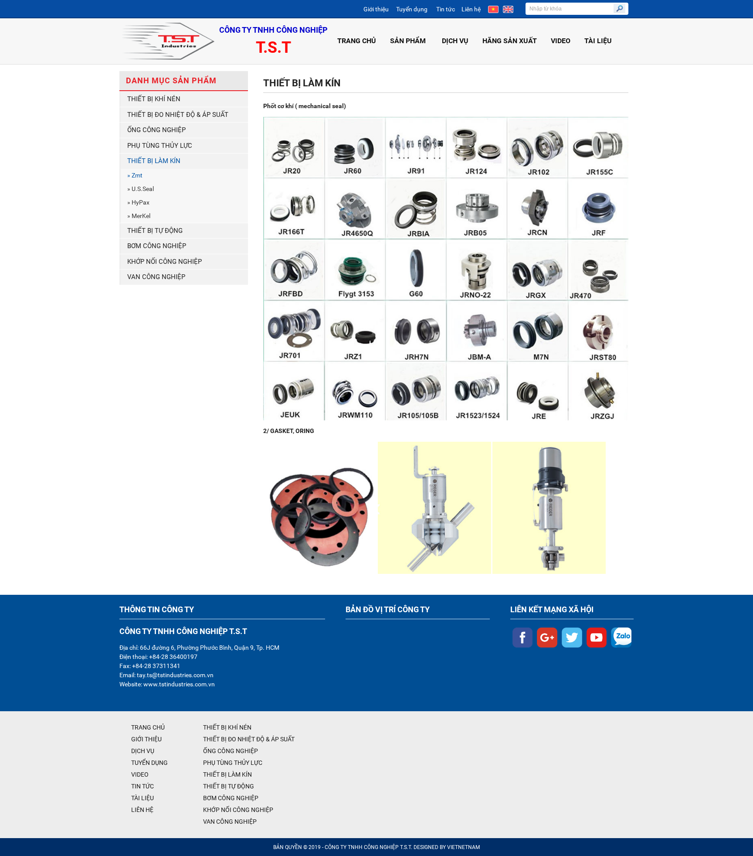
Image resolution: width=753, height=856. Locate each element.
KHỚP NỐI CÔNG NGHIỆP (164, 262)
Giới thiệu (376, 9)
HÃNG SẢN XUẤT (509, 41)
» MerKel (138, 215)
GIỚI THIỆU (146, 739)
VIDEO (560, 41)
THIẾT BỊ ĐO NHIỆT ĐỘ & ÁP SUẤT (177, 115)
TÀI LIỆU (598, 41)
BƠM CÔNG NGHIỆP (156, 246)
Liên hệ (471, 9)
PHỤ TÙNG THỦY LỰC (159, 146)
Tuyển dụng (411, 9)
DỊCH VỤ (455, 41)
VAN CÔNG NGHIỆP (156, 277)
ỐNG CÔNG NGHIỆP (156, 130)
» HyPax (138, 202)
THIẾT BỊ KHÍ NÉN (153, 99)
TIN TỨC (142, 786)
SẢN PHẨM (408, 41)
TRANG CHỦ (356, 41)
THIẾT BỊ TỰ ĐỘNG (155, 231)
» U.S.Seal (140, 188)
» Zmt (134, 175)
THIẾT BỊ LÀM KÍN (153, 161)
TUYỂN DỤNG (149, 762)
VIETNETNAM (463, 847)
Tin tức (445, 9)
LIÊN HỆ (142, 809)
